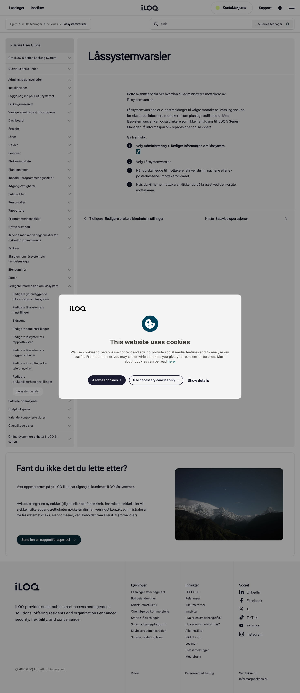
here (171, 361)
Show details (198, 380)
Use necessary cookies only (154, 380)
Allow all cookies (105, 380)
